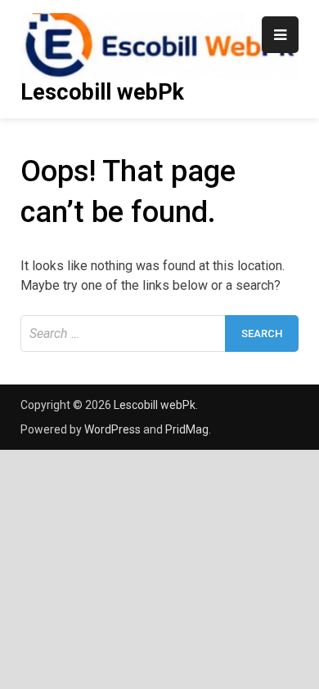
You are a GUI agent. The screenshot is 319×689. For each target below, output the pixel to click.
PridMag (187, 429)
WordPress (112, 429)
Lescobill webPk (102, 92)
